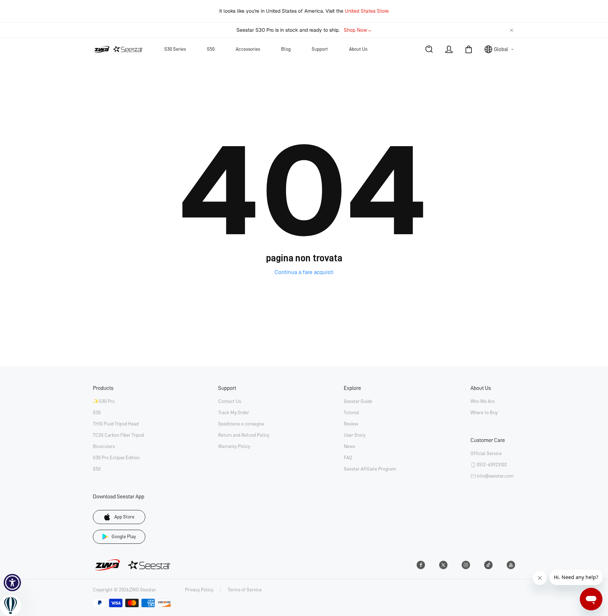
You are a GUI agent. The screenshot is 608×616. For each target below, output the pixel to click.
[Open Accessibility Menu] (12, 582)
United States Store (367, 11)
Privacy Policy (199, 589)
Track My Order (233, 412)
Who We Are (482, 401)
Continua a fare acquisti (304, 272)
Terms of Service (245, 589)
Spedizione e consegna (241, 423)
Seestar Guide (358, 401)
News (349, 446)
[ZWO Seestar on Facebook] (421, 565)
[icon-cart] (468, 49)
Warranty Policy (234, 446)
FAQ (348, 457)
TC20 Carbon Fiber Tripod (118, 435)
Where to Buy (484, 412)
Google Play (124, 536)
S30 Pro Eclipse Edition (116, 457)
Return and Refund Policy (243, 435)
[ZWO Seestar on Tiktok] (488, 565)
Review (351, 423)
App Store (124, 516)
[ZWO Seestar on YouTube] (511, 565)
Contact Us (229, 401)
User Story (354, 435)
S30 (97, 412)
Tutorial (351, 412)
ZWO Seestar (142, 589)
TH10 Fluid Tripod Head (116, 423)
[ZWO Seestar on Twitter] (443, 565)
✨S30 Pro (104, 401)
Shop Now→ (358, 30)
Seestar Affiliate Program (370, 468)
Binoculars (104, 446)
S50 (97, 468)
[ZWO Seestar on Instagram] (466, 565)
